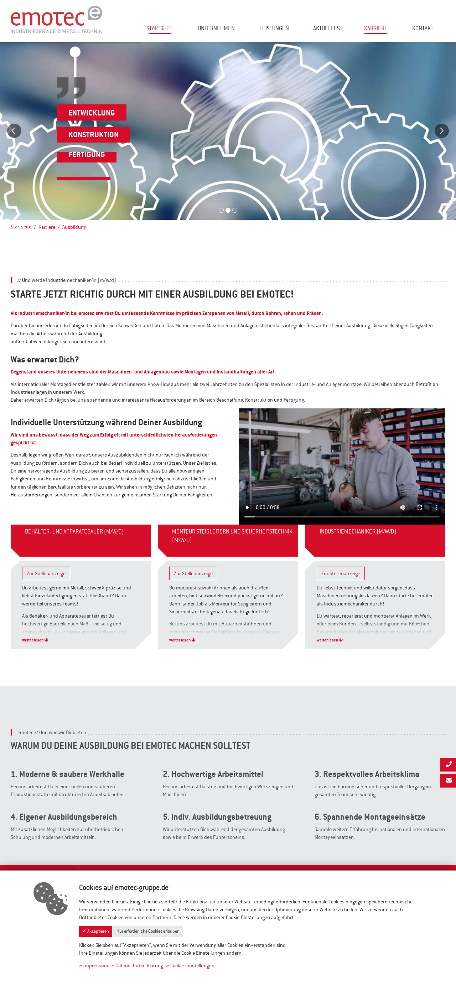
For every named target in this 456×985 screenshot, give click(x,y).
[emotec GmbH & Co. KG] (56, 19)
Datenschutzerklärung (139, 965)
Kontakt (422, 28)
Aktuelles (326, 28)
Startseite (159, 28)
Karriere (376, 28)
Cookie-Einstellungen (192, 965)
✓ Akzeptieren (95, 931)
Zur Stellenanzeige (46, 573)
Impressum (95, 965)
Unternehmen (216, 28)
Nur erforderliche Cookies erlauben (148, 931)
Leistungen (274, 28)
